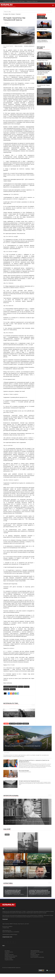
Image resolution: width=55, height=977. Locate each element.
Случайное (41, 16)
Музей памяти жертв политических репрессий (14, 873)
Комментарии (42, 18)
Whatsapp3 (12, 689)
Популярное (41, 14)
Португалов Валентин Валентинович (17, 849)
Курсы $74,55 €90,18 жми (18, 1)
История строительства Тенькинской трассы (29, 781)
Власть (19, 723)
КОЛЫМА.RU (7, 5)
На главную (5, 14)
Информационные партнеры (11, 955)
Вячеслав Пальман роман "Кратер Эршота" (16, 820)
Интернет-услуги (8, 958)
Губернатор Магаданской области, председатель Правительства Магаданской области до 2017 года (14, 861)
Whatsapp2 (6, 689)
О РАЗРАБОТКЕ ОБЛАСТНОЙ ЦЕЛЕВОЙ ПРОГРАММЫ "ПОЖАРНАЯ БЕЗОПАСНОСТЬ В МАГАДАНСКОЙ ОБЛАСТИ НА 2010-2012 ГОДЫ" (39, 892)
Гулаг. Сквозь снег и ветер (11, 714)
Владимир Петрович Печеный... (11, 864)
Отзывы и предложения (10, 957)
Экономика (6, 752)
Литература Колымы (10, 795)
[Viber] (13, 694)
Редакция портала (9, 952)
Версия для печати (18, 45)
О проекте (7, 953)
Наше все (25, 723)
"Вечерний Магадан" (35, 950)
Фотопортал (33, 953)
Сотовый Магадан (34, 955)
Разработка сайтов (9, 959)
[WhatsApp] (16, 694)
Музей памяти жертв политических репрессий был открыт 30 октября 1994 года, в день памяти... (15, 876)
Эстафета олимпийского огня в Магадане (43, 92)
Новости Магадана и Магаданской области (8, 6)
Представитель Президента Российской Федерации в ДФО (39, 873)
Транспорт (7, 23)
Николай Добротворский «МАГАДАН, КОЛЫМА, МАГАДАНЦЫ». (43, 73)
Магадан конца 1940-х (42, 60)
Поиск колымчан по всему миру (37, 957)
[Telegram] (18, 694)
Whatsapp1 (26, 686)
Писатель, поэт (8, 851)
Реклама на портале (9, 954)
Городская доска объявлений (37, 952)
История (12, 723)
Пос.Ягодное (32, 861)
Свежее (6, 723)
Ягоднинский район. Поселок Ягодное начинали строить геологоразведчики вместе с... (39, 864)
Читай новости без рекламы (10, 686)
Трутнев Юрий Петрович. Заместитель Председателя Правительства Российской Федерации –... (38, 876)
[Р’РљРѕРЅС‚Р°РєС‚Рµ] (9, 694)
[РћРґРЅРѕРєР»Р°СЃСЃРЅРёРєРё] (11, 694)
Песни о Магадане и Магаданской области (42, 41)
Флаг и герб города (42, 29)
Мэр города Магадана (24, 770)
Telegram (20, 686)
